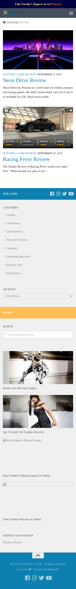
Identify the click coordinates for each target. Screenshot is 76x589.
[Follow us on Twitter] (64, 193)
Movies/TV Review (17, 239)
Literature (11, 248)
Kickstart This (14, 264)
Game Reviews (26, 74)
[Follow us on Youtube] (70, 193)
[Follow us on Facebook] (52, 193)
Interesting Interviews (18, 256)
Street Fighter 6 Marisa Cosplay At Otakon (26, 475)
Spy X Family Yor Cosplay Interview (23, 432)
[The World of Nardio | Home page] (14, 13)
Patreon (56, 4)
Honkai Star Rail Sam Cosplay (20, 388)
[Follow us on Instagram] (58, 193)
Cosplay (10, 214)
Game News (13, 223)
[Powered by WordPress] (30, 569)
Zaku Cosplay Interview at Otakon (22, 519)
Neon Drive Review (24, 80)
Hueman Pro (53, 569)
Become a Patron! (13, 542)
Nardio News (13, 273)
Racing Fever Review (26, 159)
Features (9, 74)
